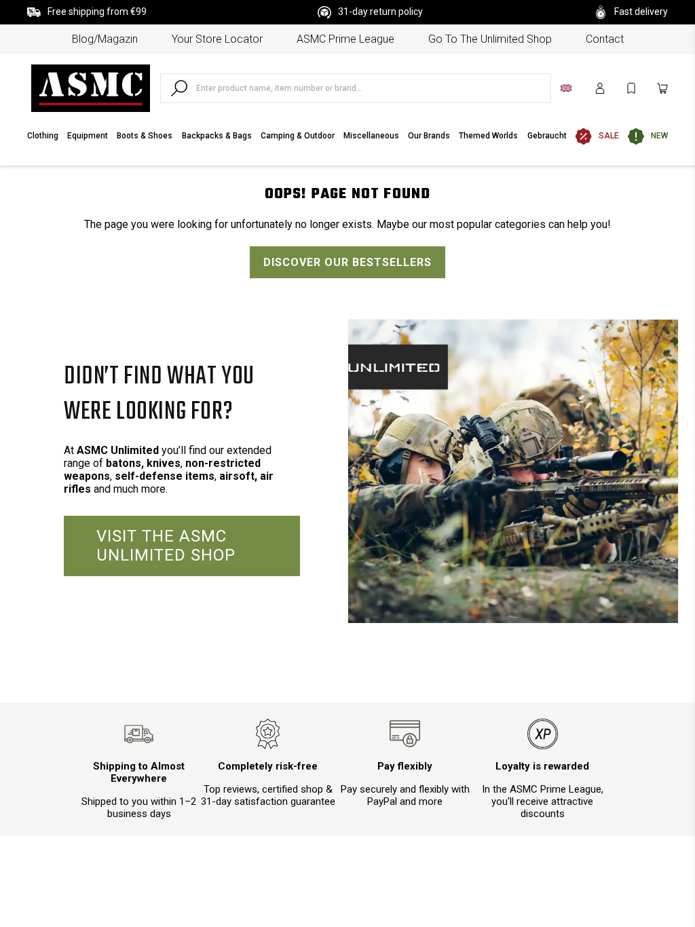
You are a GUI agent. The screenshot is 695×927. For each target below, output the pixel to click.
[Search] (179, 88)
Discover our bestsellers (347, 262)
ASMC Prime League (345, 39)
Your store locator (217, 39)
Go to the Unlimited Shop (490, 39)
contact (605, 39)
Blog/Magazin (105, 39)
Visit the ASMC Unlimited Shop (166, 546)
